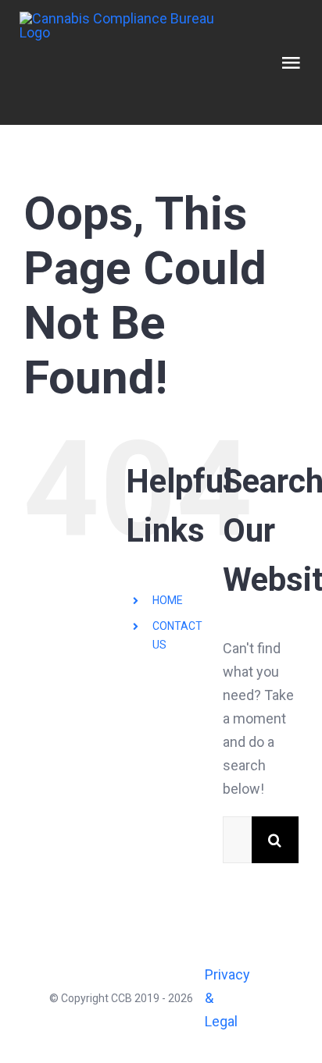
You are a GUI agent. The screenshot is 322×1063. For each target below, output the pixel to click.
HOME (167, 600)
